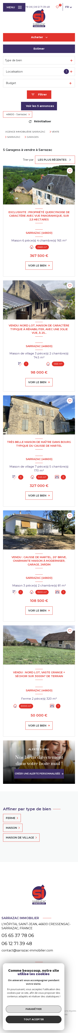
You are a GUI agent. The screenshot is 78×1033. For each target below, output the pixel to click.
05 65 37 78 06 (18, 935)
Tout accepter (34, 1019)
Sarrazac (13, 137)
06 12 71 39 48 (42, 6)
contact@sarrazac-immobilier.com (27, 950)
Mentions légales (67, 1010)
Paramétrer (34, 1009)
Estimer (39, 48)
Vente (55, 132)
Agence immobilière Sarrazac (25, 131)
